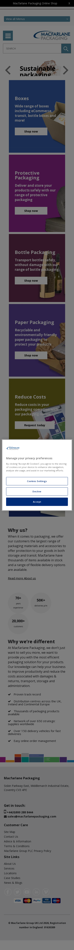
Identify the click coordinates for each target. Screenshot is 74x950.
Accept (37, 501)
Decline (37, 491)
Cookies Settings (37, 481)
